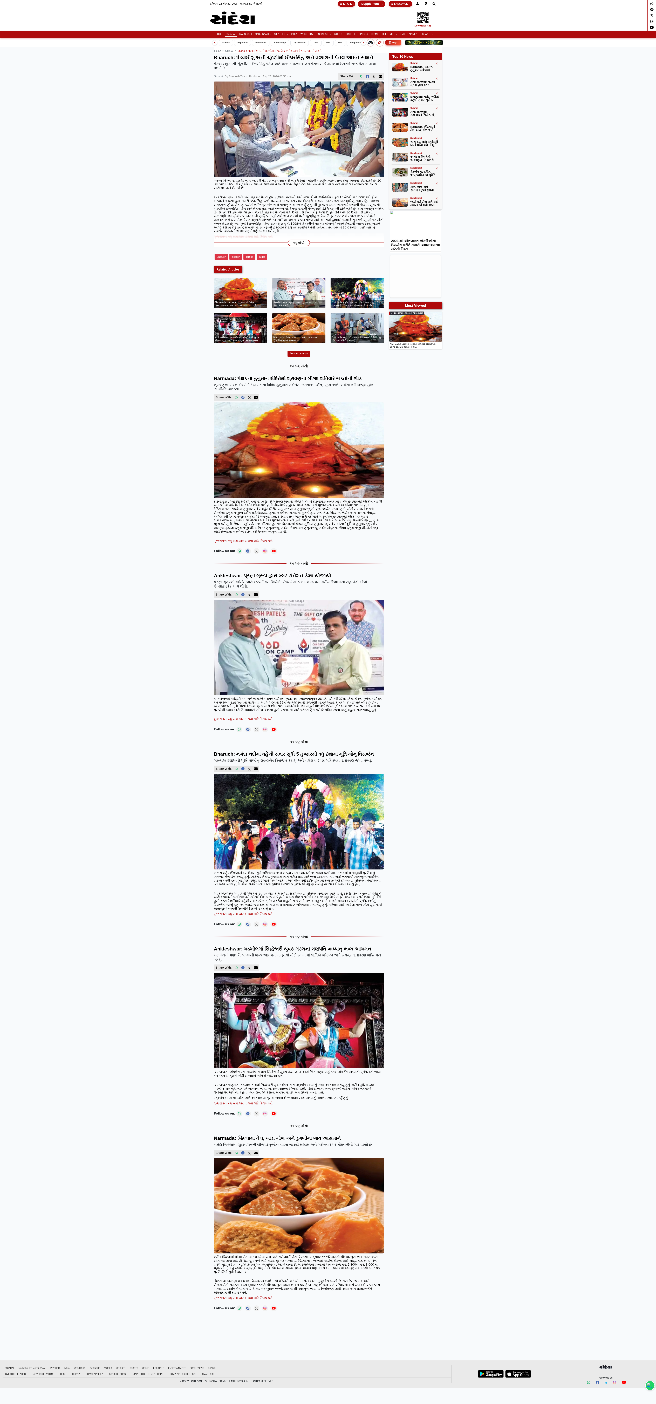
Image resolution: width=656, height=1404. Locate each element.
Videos (226, 43)
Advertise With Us (43, 1374)
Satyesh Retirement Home (148, 1374)
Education (260, 43)
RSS (62, 1374)
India (294, 34)
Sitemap (75, 1374)
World (338, 34)
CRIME (375, 34)
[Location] (425, 4)
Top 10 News (402, 56)
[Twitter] (652, 15)
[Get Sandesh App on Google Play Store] (490, 1374)
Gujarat (231, 34)
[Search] (434, 4)
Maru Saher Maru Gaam (254, 34)
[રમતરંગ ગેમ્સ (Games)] (370, 42)
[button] (280, 34)
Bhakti (426, 34)
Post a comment (299, 353)
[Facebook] (652, 9)
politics (249, 256)
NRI (340, 43)
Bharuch (221, 256)
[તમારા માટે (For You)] (379, 42)
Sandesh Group (118, 1374)
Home (219, 34)
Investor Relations (16, 1374)
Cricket (350, 34)
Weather (279, 34)
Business (322, 34)
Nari (328, 43)
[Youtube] (652, 27)
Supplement (370, 3)
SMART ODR (208, 1374)
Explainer (242, 43)
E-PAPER (348, 3)
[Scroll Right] (363, 42)
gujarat (229, 50)
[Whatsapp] (652, 3)
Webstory (306, 34)
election (235, 256)
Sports (363, 34)
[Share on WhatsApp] (650, 1385)
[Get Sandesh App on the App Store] (518, 1374)
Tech (315, 43)
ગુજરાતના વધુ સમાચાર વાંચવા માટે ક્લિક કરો (243, 236)
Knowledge (280, 43)
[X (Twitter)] (374, 76)
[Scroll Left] (214, 42)
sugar (262, 256)
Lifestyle (388, 34)
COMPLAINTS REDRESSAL (183, 1374)
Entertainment (409, 34)
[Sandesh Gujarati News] (236, 18)
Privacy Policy (94, 1374)
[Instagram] (652, 21)
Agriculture (299, 43)
